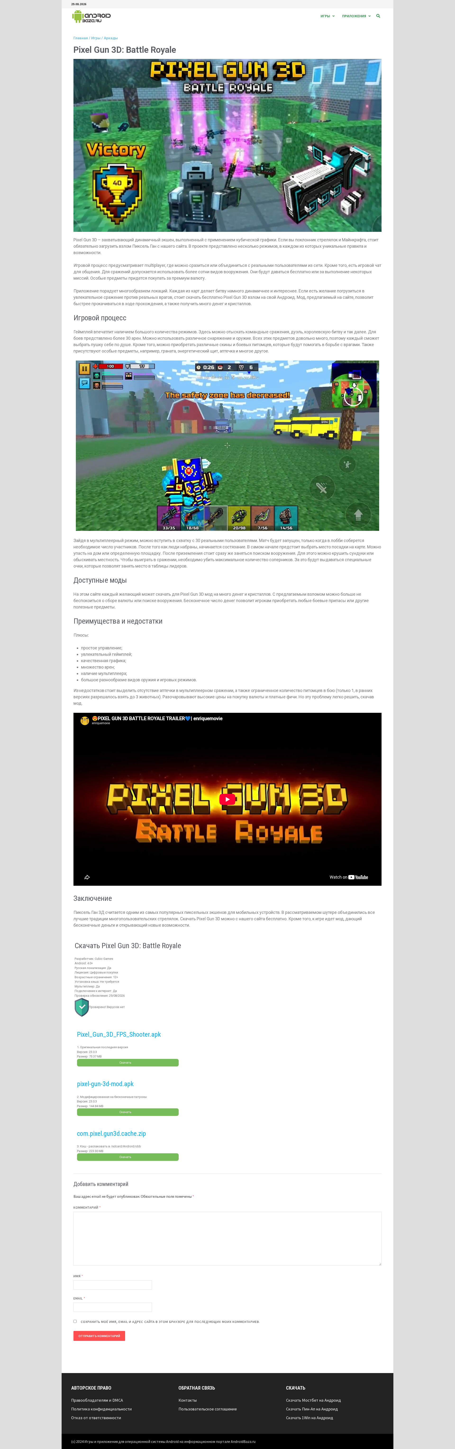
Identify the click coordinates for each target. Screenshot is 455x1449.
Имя (78, 1276)
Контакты (187, 1400)
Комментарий (87, 1207)
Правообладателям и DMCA (97, 1400)
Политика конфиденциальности (101, 1409)
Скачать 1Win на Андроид (309, 1417)
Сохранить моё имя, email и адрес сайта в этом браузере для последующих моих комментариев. (170, 1322)
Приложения (354, 15)
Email (79, 1298)
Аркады (111, 38)
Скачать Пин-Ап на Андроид (312, 1409)
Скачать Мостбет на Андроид (313, 1400)
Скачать (125, 1062)
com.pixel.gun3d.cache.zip (111, 1133)
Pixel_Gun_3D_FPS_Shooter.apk (119, 1034)
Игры (325, 15)
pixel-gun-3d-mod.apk (105, 1084)
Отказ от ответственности (96, 1417)
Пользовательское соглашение (207, 1409)
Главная (80, 38)
